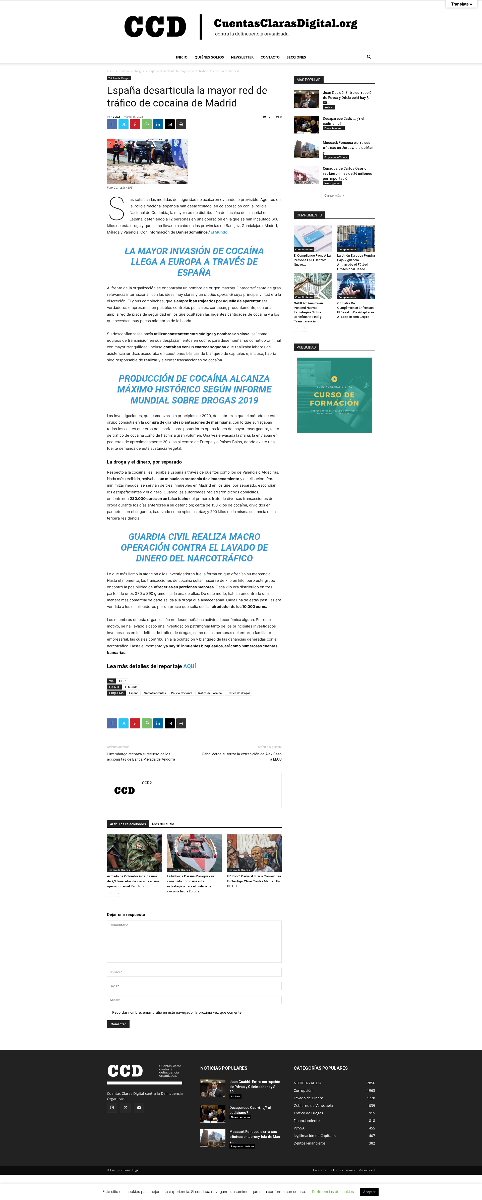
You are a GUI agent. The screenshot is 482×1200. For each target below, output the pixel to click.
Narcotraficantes (155, 693)
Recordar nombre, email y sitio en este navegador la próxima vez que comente (177, 1012)
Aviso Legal (367, 1170)
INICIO (182, 57)
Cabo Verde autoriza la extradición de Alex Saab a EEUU (242, 757)
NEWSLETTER (242, 57)
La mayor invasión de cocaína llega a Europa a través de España (194, 262)
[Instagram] (112, 1108)
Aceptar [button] (369, 1192)
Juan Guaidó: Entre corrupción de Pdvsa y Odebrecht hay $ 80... (348, 98)
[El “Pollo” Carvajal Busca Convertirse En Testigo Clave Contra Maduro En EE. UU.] (254, 853)
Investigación (332, 183)
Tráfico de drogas (238, 693)
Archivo (328, 107)
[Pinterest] (135, 124)
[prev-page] (110, 893)
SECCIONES (296, 57)
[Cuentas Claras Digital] (241, 26)
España (133, 693)
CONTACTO (270, 57)
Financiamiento (333, 128)
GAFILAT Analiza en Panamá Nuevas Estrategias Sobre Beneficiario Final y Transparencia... (308, 312)
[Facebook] (112, 124)
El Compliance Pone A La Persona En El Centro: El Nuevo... (312, 260)
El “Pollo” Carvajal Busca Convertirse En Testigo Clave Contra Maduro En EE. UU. (254, 881)
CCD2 (116, 117)
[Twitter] (123, 124)
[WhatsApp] (147, 124)
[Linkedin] (158, 124)
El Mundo (131, 687)
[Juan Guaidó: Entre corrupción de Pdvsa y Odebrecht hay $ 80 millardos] (306, 99)
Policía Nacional (181, 693)
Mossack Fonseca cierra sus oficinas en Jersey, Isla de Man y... (348, 148)
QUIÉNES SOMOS (209, 57)
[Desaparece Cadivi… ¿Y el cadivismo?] (306, 125)
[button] (369, 57)
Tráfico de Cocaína (210, 693)
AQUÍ (189, 666)
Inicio (110, 71)
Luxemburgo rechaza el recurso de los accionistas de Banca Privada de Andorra (141, 757)
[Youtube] (139, 1108)
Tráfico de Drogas (131, 71)
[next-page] (118, 893)
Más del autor (163, 824)
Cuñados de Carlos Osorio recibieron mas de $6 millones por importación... (347, 173)
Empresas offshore (335, 157)
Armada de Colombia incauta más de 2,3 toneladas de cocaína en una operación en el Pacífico (133, 881)
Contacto (319, 1170)
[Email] (170, 124)
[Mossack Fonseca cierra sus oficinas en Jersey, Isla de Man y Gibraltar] (306, 149)
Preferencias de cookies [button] (333, 1191)
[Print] (181, 124)
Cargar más (332, 195)
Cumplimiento (304, 249)
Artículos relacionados (128, 824)
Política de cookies (342, 1170)
